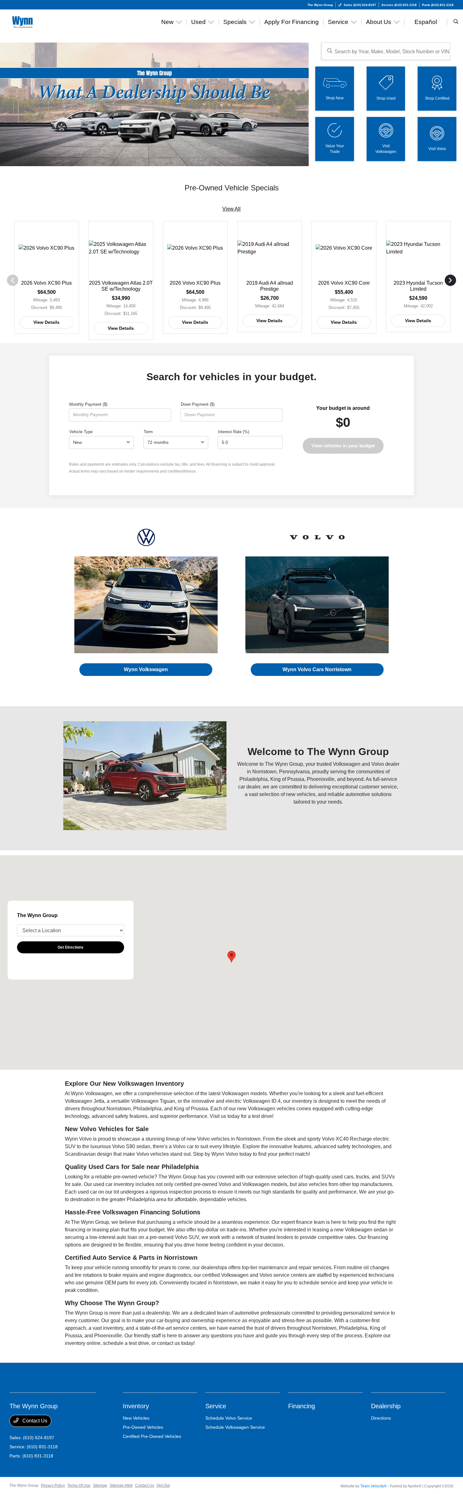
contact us (168, 1343)
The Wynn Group (23, 1485)
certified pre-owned (195, 1184)
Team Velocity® (373, 1486)
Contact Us (34, 1420)
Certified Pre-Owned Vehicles (152, 1436)
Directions (381, 1418)
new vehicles (300, 794)
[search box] (386, 51)
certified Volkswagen (225, 1275)
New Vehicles (136, 1418)
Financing (301, 1406)
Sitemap (100, 1485)
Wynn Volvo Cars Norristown (317, 669)
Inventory (136, 1406)
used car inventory (113, 1184)
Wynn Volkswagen (146, 669)
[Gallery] (154, 104)
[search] (456, 22)
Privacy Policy (53, 1485)
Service (215, 1406)
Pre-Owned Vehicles (143, 1427)
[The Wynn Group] (37, 21)
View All (231, 209)
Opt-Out (163, 1485)
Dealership (386, 1406)
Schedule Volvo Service (228, 1418)
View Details (46, 322)
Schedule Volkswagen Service (235, 1427)
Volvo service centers (283, 1275)
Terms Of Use (78, 1485)
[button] (231, 956)
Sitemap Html (121, 1485)
